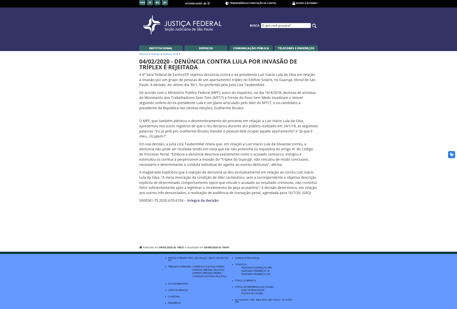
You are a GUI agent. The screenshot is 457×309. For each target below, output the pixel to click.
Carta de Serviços (178, 290)
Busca (254, 25)
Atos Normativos (178, 283)
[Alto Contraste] (205, 3)
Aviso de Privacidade (252, 290)
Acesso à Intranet (307, 3)
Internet (143, 54)
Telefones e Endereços (296, 48)
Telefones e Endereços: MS (255, 274)
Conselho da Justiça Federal (208, 266)
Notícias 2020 (170, 54)
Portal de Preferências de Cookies (254, 286)
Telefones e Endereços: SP (255, 270)
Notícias (155, 54)
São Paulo (201, 258)
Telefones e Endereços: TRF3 (256, 267)
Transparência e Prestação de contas (252, 3)
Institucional (160, 48)
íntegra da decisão (203, 200)
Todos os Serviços (245, 280)
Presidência (174, 303)
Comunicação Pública (251, 48)
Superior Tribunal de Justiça (208, 269)
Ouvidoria (174, 296)
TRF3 (190, 258)
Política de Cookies (252, 293)
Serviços (206, 48)
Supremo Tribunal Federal (207, 273)
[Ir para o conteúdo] (208, 3)
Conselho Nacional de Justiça (209, 276)
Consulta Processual (247, 258)
